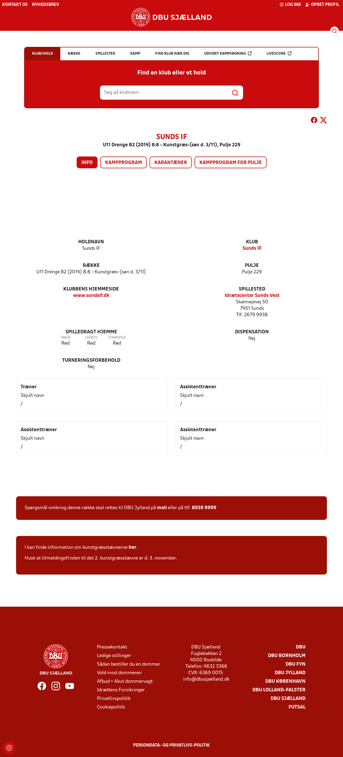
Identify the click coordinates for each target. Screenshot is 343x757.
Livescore (276, 53)
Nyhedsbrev (45, 5)
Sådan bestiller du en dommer (128, 664)
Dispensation (252, 332)
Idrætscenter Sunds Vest (252, 295)
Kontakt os (15, 5)
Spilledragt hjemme (91, 332)
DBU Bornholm (286, 656)
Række (91, 265)
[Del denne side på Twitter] (323, 121)
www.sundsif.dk (91, 295)
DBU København (285, 681)
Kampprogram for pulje (230, 163)
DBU (300, 647)
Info (87, 163)
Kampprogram (123, 163)
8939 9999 (204, 508)
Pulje (252, 265)
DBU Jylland (290, 673)
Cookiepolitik (111, 707)
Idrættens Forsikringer (121, 690)
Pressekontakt (112, 647)
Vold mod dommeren (119, 673)
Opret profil (325, 5)
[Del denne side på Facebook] (314, 121)
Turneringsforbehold (91, 360)
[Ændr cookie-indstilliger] (9, 747)
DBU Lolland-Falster (278, 690)
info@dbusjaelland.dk (206, 679)
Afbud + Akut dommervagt (125, 681)
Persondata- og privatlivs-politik (171, 745)
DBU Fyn (295, 664)
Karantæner (170, 163)
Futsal (297, 707)
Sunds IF (252, 248)
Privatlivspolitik (114, 698)
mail (162, 508)
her (132, 547)
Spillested (252, 289)
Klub (252, 242)
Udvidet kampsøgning (225, 53)
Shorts (91, 338)
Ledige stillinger (114, 656)
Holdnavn (91, 242)
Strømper (117, 338)
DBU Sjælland (288, 698)
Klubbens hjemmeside (91, 289)
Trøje (65, 338)
